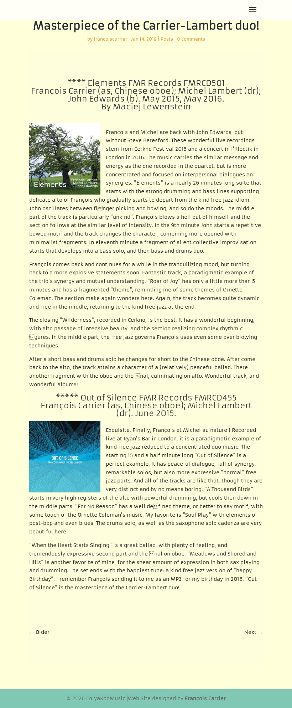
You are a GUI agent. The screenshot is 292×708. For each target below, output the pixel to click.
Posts (167, 39)
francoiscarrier (110, 39)
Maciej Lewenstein (152, 107)
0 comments (191, 39)
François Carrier (205, 698)
